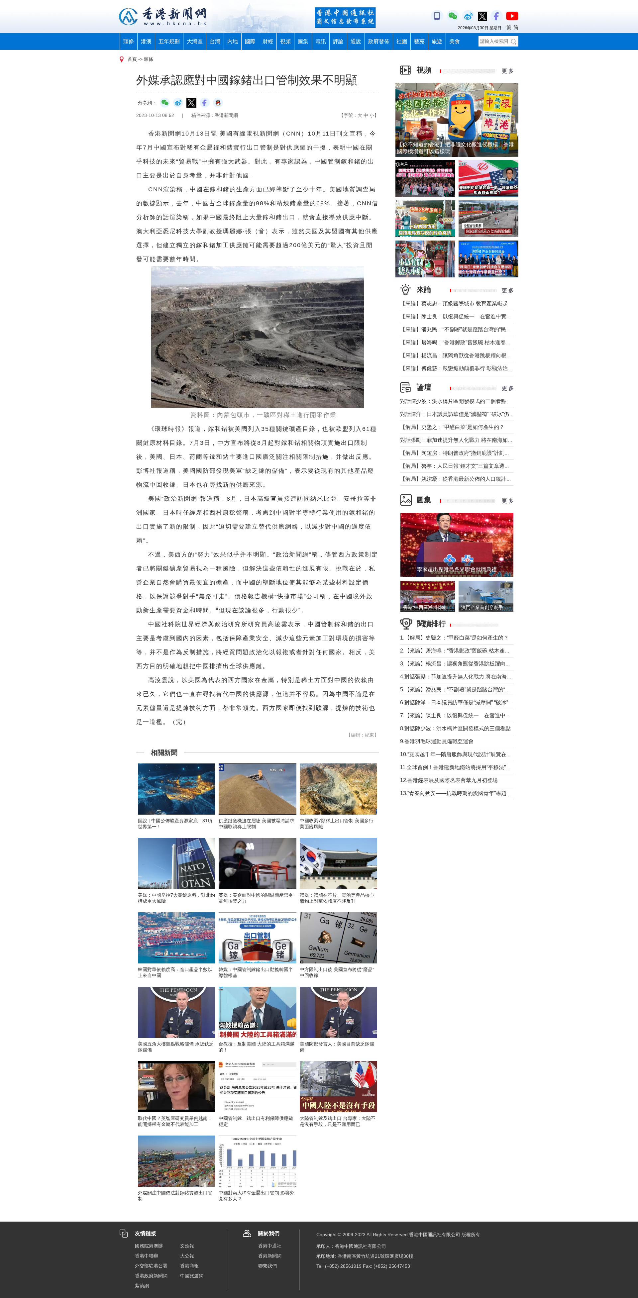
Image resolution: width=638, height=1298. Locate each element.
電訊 (320, 41)
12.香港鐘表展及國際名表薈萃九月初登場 (449, 780)
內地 (232, 41)
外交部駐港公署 (151, 1265)
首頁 (132, 59)
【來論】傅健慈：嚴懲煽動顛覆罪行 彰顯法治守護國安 (464, 368)
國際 (250, 41)
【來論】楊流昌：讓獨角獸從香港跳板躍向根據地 (458, 355)
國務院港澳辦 (149, 1245)
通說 (356, 41)
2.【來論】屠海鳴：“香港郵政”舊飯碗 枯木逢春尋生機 (463, 650)
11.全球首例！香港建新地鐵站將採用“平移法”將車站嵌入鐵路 (471, 767)
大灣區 (195, 41)
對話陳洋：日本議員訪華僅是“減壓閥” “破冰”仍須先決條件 (468, 414)
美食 (454, 41)
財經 (268, 41)
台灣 (215, 41)
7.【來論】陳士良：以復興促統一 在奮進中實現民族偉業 (468, 715)
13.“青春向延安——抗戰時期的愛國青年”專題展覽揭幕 (464, 793)
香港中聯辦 (146, 1255)
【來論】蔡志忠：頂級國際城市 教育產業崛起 (454, 303)
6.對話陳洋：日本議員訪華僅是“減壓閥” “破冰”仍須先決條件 (470, 702)
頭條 (128, 41)
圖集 (303, 41)
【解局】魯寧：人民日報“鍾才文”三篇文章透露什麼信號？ (468, 466)
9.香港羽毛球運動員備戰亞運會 (437, 741)
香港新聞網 (269, 1255)
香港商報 (189, 1265)
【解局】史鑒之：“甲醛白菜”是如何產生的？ (452, 427)
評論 (338, 41)
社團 (401, 41)
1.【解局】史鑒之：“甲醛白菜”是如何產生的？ (454, 638)
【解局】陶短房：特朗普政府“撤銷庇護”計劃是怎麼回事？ (468, 453)
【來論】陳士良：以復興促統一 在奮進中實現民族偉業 (466, 316)
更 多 (508, 71)
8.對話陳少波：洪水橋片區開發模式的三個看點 (455, 728)
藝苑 (419, 41)
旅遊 (437, 41)
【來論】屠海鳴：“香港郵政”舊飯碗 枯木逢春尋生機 (461, 342)
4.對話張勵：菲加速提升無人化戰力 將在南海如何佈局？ (466, 676)
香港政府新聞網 (151, 1275)
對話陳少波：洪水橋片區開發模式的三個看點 (453, 401)
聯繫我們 (267, 1265)
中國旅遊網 (191, 1275)
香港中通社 (269, 1245)
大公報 (187, 1255)
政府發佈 (378, 41)
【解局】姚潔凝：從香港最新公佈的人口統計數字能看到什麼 (472, 479)
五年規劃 (169, 41)
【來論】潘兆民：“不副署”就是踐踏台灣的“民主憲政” (462, 329)
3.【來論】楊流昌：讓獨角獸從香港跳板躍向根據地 (460, 663)
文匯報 (187, 1245)
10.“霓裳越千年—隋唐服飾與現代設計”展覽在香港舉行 (464, 754)
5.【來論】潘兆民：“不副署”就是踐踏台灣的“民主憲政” (464, 689)
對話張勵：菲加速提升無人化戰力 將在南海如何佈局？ (464, 440)
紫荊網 (142, 1285)
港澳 (146, 41)
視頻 (285, 41)
